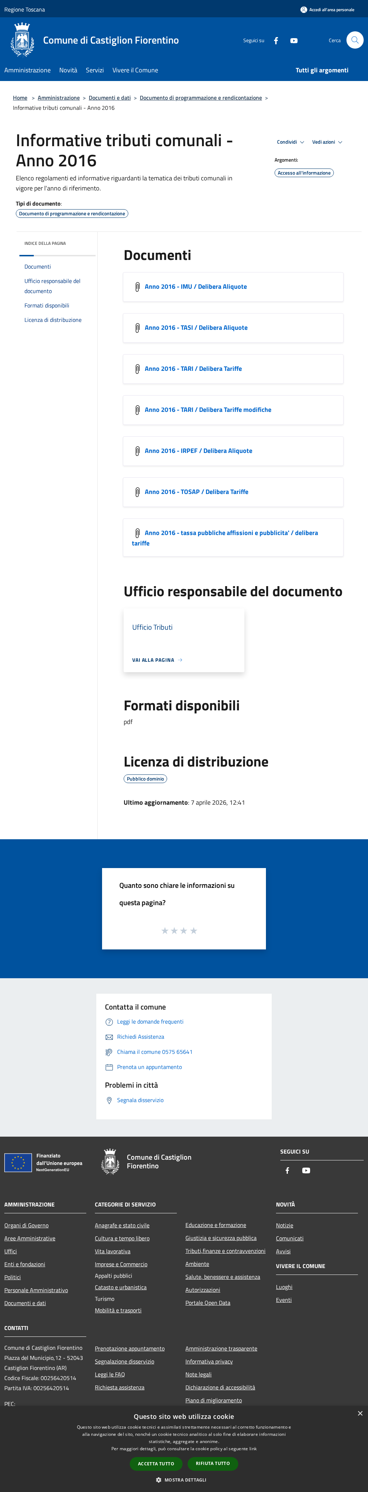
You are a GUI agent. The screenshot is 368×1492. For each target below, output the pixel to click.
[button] (183, 1479)
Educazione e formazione (215, 1225)
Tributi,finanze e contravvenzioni (225, 1250)
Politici (12, 1277)
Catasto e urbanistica (121, 1287)
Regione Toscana (24, 9)
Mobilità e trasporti (118, 1310)
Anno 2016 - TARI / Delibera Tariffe (193, 368)
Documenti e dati (110, 97)
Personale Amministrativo (36, 1290)
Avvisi (283, 1251)
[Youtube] (291, 40)
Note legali (198, 1374)
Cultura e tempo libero (122, 1238)
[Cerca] (355, 40)
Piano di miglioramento (213, 1400)
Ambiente (197, 1263)
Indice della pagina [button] (45, 243)
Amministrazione (59, 97)
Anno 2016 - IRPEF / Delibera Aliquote (198, 450)
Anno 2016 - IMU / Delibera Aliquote (196, 286)
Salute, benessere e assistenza (222, 1276)
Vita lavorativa (112, 1251)
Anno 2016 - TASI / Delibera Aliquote (196, 327)
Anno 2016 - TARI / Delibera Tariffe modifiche (208, 409)
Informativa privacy (209, 1361)
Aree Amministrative (29, 1238)
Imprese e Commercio (121, 1264)
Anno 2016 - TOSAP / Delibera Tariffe (196, 491)
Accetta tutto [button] (156, 1464)
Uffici (10, 1251)
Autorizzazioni (202, 1289)
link (253, 1449)
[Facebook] (273, 40)
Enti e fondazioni (24, 1264)
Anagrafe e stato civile (122, 1225)
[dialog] (184, 1449)
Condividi (287, 142)
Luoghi (284, 1286)
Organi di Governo (26, 1225)
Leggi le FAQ (110, 1374)
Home (20, 97)
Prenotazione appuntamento (130, 1348)
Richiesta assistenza (119, 1387)
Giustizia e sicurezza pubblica (221, 1237)
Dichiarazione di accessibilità (220, 1387)
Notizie (284, 1225)
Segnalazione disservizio (124, 1361)
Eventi (284, 1299)
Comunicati (290, 1238)
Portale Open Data (207, 1302)
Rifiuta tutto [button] (213, 1463)
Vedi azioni (324, 142)
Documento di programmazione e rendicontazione (201, 97)
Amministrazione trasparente (221, 1348)
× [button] (360, 1413)
